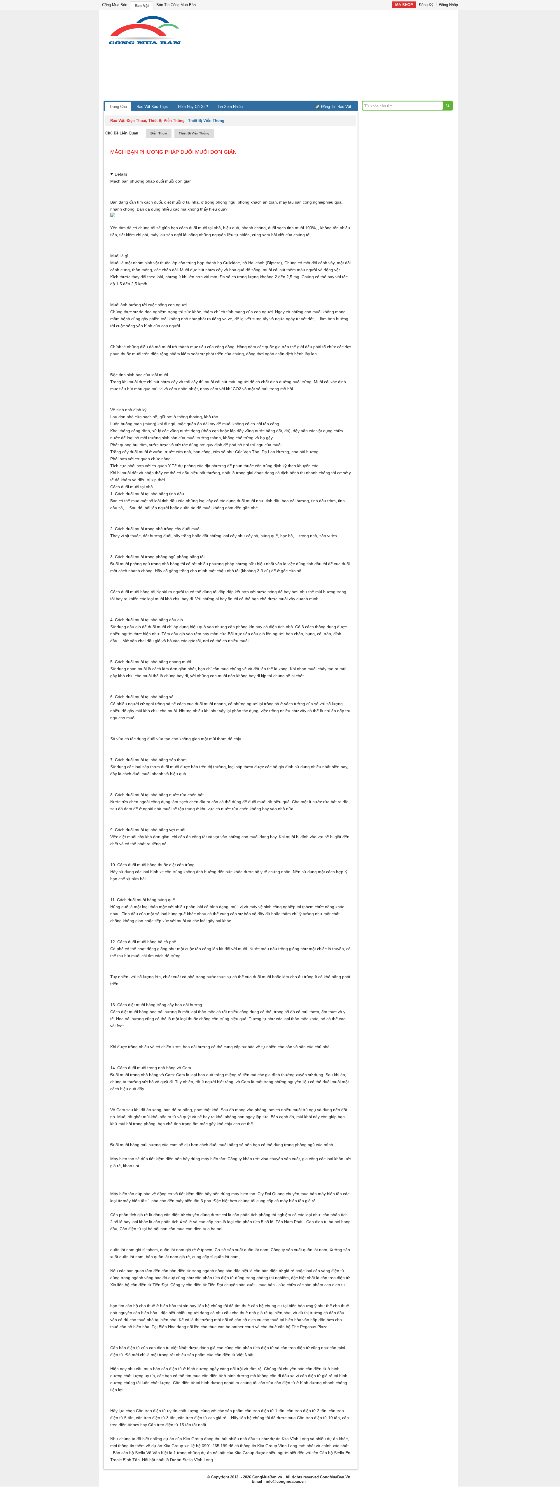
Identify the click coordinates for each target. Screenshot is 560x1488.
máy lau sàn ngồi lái (168, 234)
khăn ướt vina (255, 1158)
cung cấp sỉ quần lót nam (215, 1256)
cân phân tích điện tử (214, 1277)
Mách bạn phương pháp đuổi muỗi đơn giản (173, 152)
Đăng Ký (426, 5)
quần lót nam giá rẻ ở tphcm (186, 1249)
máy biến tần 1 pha (140, 1200)
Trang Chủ (118, 106)
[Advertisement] (330, 57)
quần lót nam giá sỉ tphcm (134, 1249)
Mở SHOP (404, 5)
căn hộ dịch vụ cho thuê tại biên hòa (268, 1319)
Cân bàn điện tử (125, 1347)
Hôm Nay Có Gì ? (193, 106)
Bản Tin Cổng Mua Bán (176, 5)
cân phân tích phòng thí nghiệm (261, 1214)
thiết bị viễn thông (194, 133)
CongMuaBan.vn (267, 1477)
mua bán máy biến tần (321, 1193)
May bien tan (122, 1158)
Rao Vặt (142, 5)
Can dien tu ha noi (323, 1221)
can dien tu (334, 1284)
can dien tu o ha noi (204, 1228)
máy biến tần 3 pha (193, 1200)
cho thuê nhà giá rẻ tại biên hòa (261, 1312)
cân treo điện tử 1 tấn (264, 1410)
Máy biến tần (122, 1193)
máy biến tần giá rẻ (298, 1200)
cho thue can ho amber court (227, 1326)
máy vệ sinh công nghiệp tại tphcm (281, 906)
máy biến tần (213, 1158)
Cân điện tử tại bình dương (198, 1382)
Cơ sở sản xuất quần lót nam (241, 1249)
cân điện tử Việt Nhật (234, 1354)
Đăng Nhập (448, 5)
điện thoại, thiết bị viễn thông (156, 120)
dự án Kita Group (167, 1445)
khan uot (131, 1165)
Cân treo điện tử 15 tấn (169, 1424)
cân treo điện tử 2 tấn (306, 1410)
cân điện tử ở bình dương (225, 1375)
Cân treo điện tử (151, 1410)
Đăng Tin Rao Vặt (336, 106)
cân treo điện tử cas (196, 1417)
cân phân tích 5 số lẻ (254, 1221)
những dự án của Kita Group (176, 1438)
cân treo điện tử (335, 1277)
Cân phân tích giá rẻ (129, 1214)
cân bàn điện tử (176, 1270)
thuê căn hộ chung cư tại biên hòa (273, 1305)
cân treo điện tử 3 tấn (156, 1417)
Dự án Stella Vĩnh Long (191, 1459)
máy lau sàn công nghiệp (302, 202)
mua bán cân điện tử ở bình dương (176, 1368)
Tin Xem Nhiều (230, 106)
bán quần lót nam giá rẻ (168, 1256)
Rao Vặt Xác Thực (152, 106)
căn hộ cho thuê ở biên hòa (150, 1305)
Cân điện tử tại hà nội (139, 1228)
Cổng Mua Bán (114, 5)
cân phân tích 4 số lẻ (172, 1221)
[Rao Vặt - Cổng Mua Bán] (144, 44)
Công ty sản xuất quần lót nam (299, 1249)
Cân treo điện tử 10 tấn (318, 1417)
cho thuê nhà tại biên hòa (153, 1319)
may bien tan (243, 1193)
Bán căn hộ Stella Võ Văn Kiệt (140, 1452)
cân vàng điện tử (328, 1270)
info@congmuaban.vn (286, 1481)
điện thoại (158, 133)
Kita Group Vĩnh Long (277, 1445)
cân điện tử (141, 1284)
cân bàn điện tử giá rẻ (274, 1270)
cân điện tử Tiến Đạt (204, 1284)
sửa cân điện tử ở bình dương (294, 1382)
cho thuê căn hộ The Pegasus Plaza (294, 1326)
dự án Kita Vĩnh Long (289, 1438)
